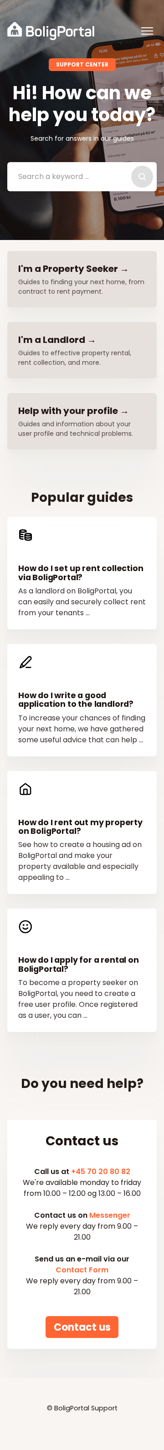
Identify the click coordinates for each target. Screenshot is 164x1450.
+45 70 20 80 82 (100, 1171)
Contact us (82, 1327)
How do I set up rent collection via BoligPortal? (81, 572)
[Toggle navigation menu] (147, 31)
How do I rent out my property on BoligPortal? (80, 827)
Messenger (109, 1215)
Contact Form (82, 1270)
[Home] (50, 31)
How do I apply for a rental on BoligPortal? (78, 964)
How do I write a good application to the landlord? (75, 700)
